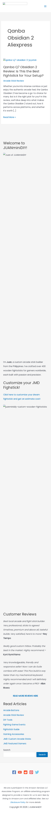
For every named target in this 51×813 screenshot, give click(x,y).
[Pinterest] (31, 772)
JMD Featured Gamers (14, 743)
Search (6, 750)
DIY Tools (7, 719)
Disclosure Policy (17, 802)
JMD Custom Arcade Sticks (17, 738)
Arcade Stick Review (13, 80)
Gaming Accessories (13, 734)
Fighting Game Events (14, 724)
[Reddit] (26, 772)
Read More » (9, 117)
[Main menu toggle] (45, 6)
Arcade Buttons (11, 710)
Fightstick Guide (11, 729)
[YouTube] (20, 772)
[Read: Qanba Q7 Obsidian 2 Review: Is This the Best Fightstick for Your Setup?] (20, 60)
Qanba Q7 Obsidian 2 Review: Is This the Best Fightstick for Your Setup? (23, 71)
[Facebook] (14, 772)
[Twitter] (37, 772)
